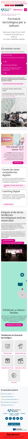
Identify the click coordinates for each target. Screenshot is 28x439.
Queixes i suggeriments (20, 437)
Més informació (18, 162)
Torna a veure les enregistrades (12, 243)
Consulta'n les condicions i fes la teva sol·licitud (13, 83)
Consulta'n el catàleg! (10, 96)
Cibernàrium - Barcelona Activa (7, 14)
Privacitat (23, 413)
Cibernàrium (18, 10)
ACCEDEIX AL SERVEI (8, 204)
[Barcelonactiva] (6, 9)
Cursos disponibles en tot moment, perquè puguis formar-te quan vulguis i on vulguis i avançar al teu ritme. (13, 95)
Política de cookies (23, 3)
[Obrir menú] (25, 9)
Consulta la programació (8, 240)
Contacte (5, 413)
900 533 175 (15, 424)
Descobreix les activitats (14, 325)
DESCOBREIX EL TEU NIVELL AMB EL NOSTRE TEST (13, 186)
